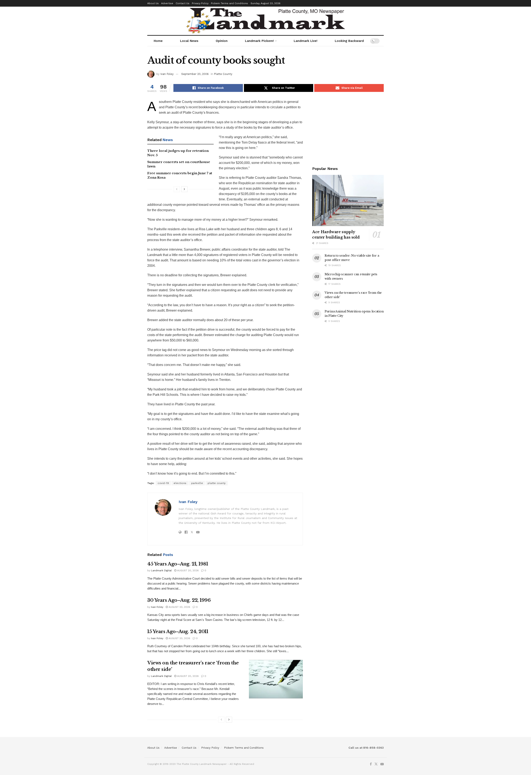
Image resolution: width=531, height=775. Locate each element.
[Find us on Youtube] (382, 764)
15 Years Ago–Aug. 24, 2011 (177, 631)
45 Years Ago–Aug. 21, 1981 (177, 564)
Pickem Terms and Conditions (229, 3)
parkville (197, 483)
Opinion (222, 41)
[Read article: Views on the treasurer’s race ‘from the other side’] (276, 679)
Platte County (223, 74)
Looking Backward (349, 41)
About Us (153, 3)
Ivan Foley (167, 74)
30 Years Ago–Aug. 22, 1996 (179, 600)
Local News (189, 41)
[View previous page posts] (177, 189)
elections (180, 483)
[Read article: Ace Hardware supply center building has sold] (348, 200)
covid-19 (163, 483)
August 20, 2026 (187, 570)
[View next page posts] (184, 189)
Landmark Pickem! (259, 41)
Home (158, 41)
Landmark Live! (305, 41)
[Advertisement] (348, 128)
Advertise (167, 3)
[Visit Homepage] (265, 21)
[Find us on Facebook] (371, 764)
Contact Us (182, 3)
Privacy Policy (200, 3)
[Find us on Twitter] (376, 764)
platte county (217, 483)
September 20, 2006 (195, 74)
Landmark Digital (161, 570)
